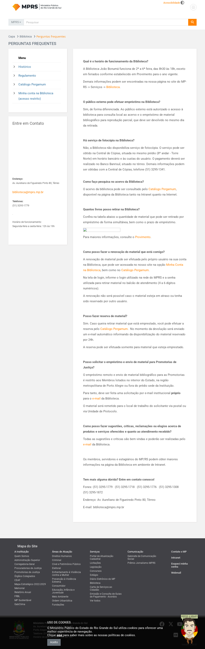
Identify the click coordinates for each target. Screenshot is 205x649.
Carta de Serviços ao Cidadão (101, 588)
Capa (11, 36)
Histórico (24, 67)
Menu (22, 58)
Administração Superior (27, 560)
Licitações (95, 563)
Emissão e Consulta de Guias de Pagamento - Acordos (106, 595)
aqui (60, 635)
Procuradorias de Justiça (28, 568)
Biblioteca (26, 36)
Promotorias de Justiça (27, 572)
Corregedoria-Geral (24, 564)
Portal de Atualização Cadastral (101, 557)
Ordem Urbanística (62, 600)
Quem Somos (21, 556)
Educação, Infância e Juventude (63, 591)
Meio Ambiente (60, 596)
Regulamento (27, 75)
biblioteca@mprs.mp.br (27, 192)
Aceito (54, 642)
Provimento (143, 237)
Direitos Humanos (62, 556)
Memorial (19, 588)
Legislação (95, 567)
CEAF (17, 580)
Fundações (58, 604)
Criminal (56, 560)
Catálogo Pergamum (32, 84)
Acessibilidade (171, 2)
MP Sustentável (22, 600)
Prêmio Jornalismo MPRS (141, 563)
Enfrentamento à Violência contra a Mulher (66, 573)
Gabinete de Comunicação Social (142, 557)
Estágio (94, 575)
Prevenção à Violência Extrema (64, 580)
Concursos (95, 571)
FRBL (17, 596)
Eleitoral (56, 568)
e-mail (96, 398)
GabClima (19, 604)
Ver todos (95, 600)
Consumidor (58, 585)
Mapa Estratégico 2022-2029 (30, 584)
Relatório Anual (22, 592)
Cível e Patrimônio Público (66, 564)
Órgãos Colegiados (24, 576)
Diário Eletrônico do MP (102, 579)
